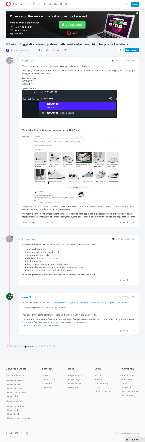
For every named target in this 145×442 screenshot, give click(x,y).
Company (128, 368)
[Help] (66, 4)
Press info (127, 379)
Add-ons (46, 375)
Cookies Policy (101, 383)
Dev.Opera (73, 387)
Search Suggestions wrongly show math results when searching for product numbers (86, 302)
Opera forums (74, 383)
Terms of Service (102, 391)
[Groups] (55, 4)
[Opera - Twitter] (11, 433)
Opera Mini (12, 410)
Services (47, 368)
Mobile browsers (13, 401)
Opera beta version (16, 392)
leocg (30, 346)
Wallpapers (47, 383)
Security (99, 375)
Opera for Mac (14, 384)
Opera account (49, 379)
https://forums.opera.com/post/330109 (40, 325)
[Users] (50, 4)
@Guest (37, 297)
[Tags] (45, 4)
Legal (98, 368)
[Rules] (61, 4)
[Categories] (34, 4)
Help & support (75, 375)
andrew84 (26, 297)
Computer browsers (15, 375)
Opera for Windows (16, 380)
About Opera (128, 375)
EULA (97, 387)
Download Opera (74, 25)
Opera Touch (13, 414)
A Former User (28, 61)
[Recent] (39, 4)
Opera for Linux (14, 388)
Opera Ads (47, 387)
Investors (126, 387)
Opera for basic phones (18, 418)
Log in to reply (131, 50)
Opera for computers (19, 50)
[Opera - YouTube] (16, 433)
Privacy (98, 379)
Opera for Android (15, 406)
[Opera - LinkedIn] (22, 433)
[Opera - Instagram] (27, 433)
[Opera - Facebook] (6, 433)
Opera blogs (74, 379)
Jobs (124, 383)
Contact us (127, 395)
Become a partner (130, 391)
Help (71, 368)
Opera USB (12, 396)
